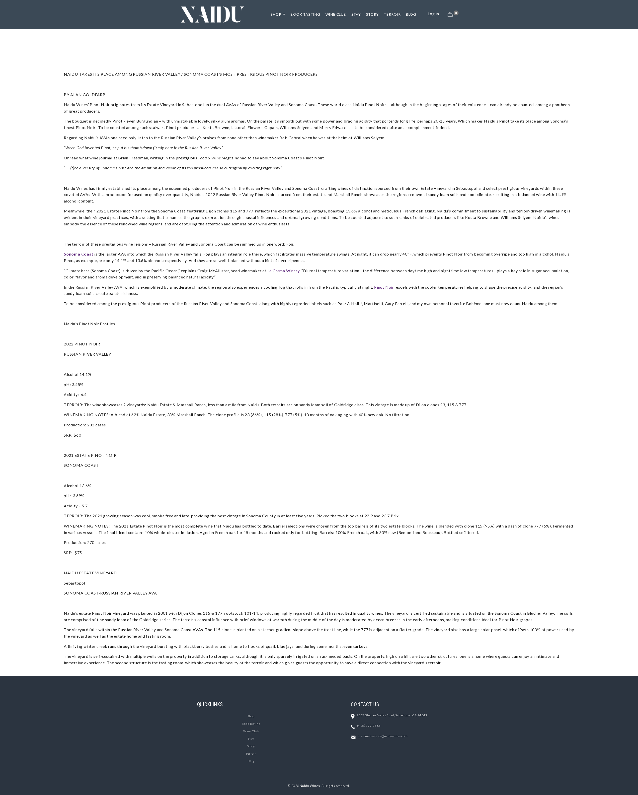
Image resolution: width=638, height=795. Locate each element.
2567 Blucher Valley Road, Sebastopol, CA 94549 (392, 715)
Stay (251, 738)
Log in (433, 13)
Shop (250, 716)
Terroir (251, 753)
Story (251, 746)
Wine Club (251, 731)
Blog (251, 761)
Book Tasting (251, 724)
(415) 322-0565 (369, 726)
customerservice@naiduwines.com (383, 736)
